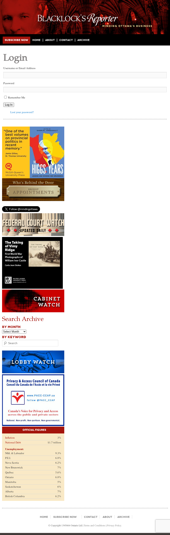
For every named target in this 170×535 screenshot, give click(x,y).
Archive (83, 40)
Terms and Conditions (94, 525)
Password (8, 83)
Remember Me (16, 97)
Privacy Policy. (114, 525)
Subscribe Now (16, 40)
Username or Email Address (19, 68)
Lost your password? (22, 112)
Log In (8, 104)
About (50, 40)
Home (36, 40)
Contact (66, 40)
